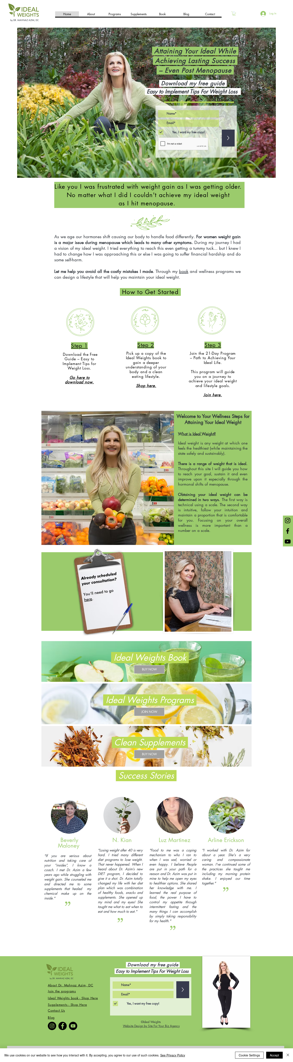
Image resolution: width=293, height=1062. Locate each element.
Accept (274, 1055)
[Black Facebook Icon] (287, 531)
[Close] (287, 1055)
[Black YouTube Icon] (287, 541)
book (183, 271)
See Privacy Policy (172, 1055)
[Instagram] (52, 1026)
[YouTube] (73, 1026)
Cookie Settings (249, 1055)
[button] (234, 13)
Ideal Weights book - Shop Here (73, 998)
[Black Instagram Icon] (287, 520)
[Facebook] (62, 1026)
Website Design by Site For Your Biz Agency (151, 1026)
